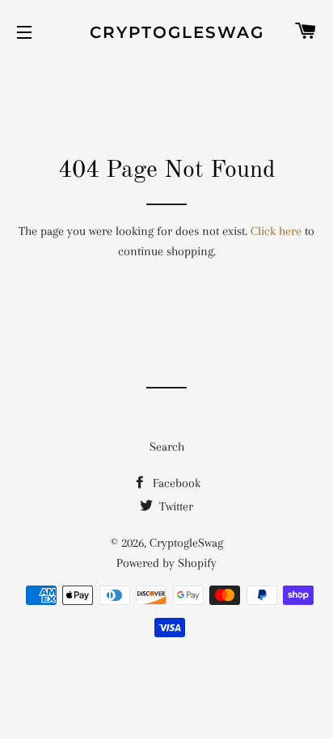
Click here (276, 231)
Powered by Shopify (166, 563)
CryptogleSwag (167, 32)
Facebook (175, 483)
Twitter (174, 506)
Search (167, 446)
